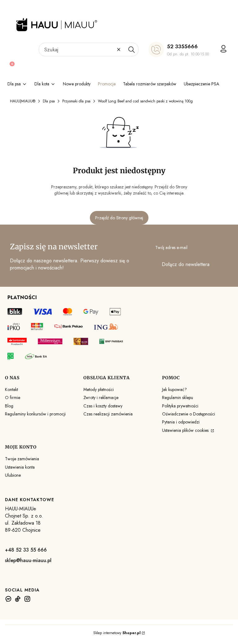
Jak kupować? (174, 389)
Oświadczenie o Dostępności (188, 414)
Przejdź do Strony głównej (119, 218)
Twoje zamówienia (22, 459)
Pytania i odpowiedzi (181, 422)
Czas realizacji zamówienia (108, 414)
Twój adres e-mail (171, 247)
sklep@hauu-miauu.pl (28, 560)
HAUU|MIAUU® (22, 101)
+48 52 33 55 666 (26, 549)
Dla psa (49, 101)
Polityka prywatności (180, 406)
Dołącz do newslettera (185, 264)
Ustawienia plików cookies (186, 430)
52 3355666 (182, 46)
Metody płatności (98, 389)
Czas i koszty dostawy (102, 406)
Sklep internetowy (117, 633)
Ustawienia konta (20, 467)
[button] (131, 49)
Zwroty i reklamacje (100, 397)
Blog (9, 406)
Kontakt (11, 389)
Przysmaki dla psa (76, 101)
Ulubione (13, 475)
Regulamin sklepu (177, 397)
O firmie (12, 397)
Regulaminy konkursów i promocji (35, 414)
